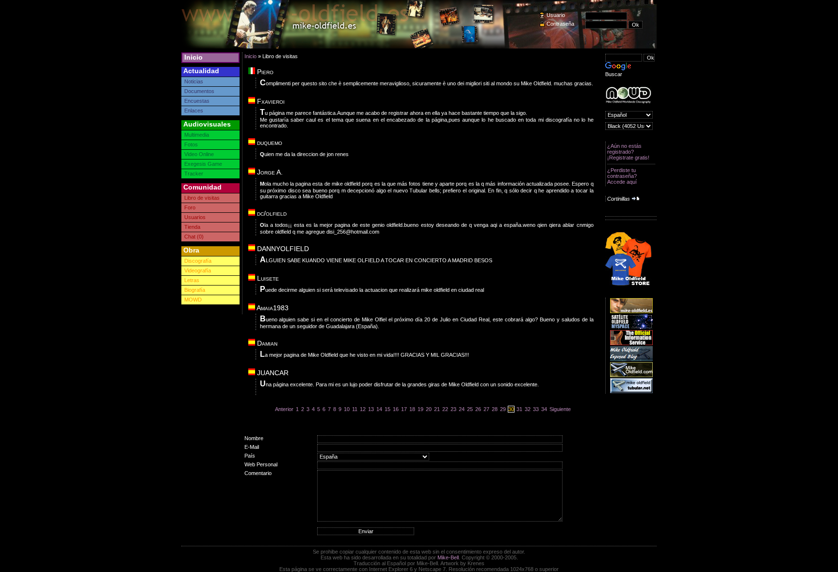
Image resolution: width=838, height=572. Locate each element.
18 (412, 409)
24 (462, 409)
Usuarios (195, 217)
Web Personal (260, 464)
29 (503, 409)
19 (420, 409)
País (249, 456)
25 (470, 409)
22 (445, 409)
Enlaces (193, 110)
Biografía (194, 290)
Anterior (284, 409)
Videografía (197, 270)
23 (453, 409)
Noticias (193, 81)
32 (528, 409)
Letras (191, 280)
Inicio (193, 57)
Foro (189, 207)
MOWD (193, 299)
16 (396, 409)
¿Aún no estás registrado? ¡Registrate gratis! (628, 151)
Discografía (197, 261)
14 (379, 409)
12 (363, 409)
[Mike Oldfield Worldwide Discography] (628, 95)
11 (354, 409)
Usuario (556, 15)
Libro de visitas (202, 198)
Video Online (199, 154)
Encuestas (197, 101)
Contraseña (560, 24)
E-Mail (251, 447)
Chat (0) (194, 236)
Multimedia (196, 135)
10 (347, 409)
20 (429, 409)
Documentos (199, 91)
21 (437, 409)
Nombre (253, 438)
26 (478, 409)
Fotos (191, 144)
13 (371, 409)
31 (519, 409)
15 (387, 409)
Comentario (258, 473)
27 (486, 409)
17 (404, 409)
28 (495, 409)
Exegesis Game (203, 164)
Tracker (193, 173)
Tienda (192, 227)
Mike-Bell (448, 557)
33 (536, 409)
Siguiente (560, 409)
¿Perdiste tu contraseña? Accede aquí (622, 176)
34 (544, 409)
